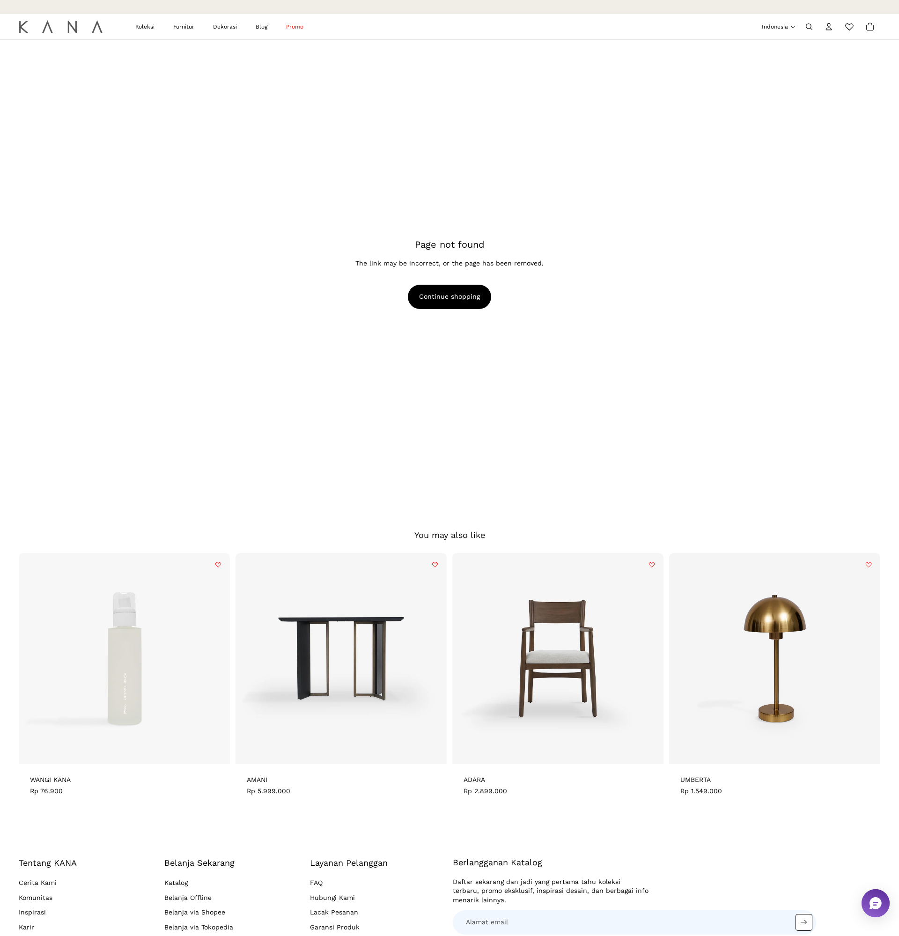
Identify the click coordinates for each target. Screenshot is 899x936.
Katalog (176, 882)
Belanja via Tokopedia (198, 927)
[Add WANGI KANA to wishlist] (218, 565)
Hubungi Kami (332, 897)
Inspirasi (32, 912)
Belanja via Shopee (194, 912)
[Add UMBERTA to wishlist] (869, 565)
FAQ (316, 882)
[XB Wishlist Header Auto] (849, 25)
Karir (26, 927)
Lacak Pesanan (334, 912)
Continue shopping (449, 296)
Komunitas (35, 897)
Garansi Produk (335, 927)
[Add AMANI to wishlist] (435, 565)
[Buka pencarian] (809, 26)
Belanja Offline (188, 897)
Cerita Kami (38, 882)
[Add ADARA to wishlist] (652, 565)
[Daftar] (804, 922)
